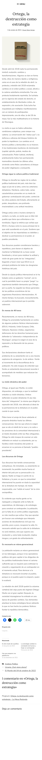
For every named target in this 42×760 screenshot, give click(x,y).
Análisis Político (11, 664)
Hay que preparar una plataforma (9, 654)
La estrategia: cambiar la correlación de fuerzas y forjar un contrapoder (28, 646)
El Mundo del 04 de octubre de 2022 (20, 670)
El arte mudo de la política (10, 644)
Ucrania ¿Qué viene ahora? (16, 667)
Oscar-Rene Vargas (28, 30)
